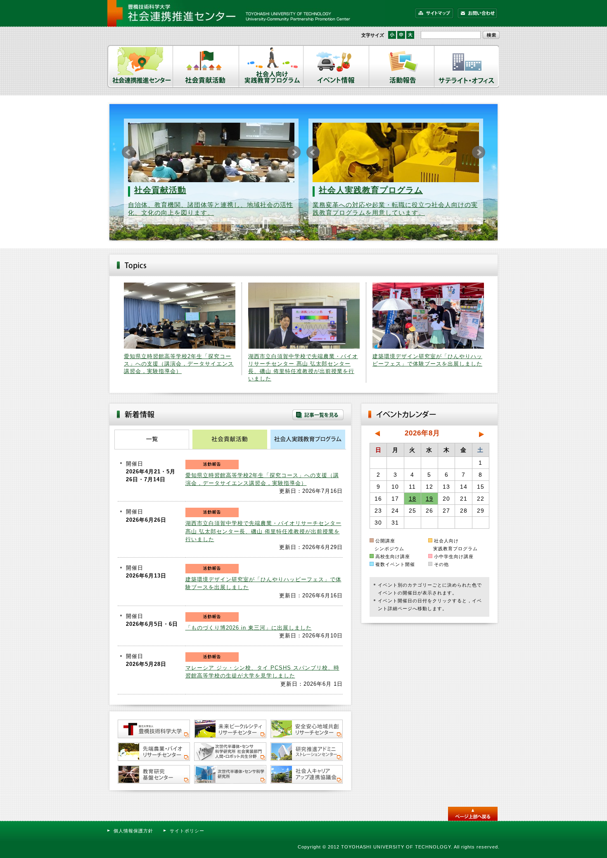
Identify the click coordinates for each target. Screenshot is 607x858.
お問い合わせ (478, 13)
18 (412, 498)
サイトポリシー (187, 830)
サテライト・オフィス (467, 66)
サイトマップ (434, 13)
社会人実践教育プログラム (371, 190)
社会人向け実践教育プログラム (271, 66)
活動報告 (401, 66)
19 (429, 498)
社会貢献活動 (206, 66)
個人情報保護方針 (133, 830)
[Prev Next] (211, 152)
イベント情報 (336, 66)
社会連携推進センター (140, 66)
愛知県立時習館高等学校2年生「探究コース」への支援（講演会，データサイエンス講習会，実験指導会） (179, 363)
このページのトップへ (473, 814)
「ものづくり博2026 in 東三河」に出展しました (248, 628)
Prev (128, 152)
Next (294, 152)
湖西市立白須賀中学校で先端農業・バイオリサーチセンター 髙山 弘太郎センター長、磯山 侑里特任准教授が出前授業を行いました (263, 531)
